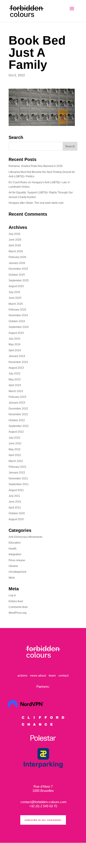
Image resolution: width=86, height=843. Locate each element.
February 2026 (17, 257)
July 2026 (14, 234)
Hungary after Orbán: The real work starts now (36, 202)
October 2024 (17, 321)
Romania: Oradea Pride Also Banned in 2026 (36, 166)
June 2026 (15, 239)
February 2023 (17, 396)
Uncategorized (17, 571)
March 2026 (16, 251)
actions (22, 675)
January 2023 (17, 402)
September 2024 (19, 327)
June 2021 (15, 501)
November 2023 (18, 362)
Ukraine (13, 566)
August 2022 (16, 431)
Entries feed (16, 601)
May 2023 (15, 379)
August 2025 (16, 286)
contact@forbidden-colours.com (43, 802)
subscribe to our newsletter (43, 819)
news (33, 675)
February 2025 (17, 309)
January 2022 (17, 472)
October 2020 (17, 513)
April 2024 (15, 350)
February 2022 (17, 466)
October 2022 (17, 420)
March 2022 (16, 461)
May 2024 (15, 344)
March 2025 (16, 303)
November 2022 (18, 414)
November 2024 (18, 315)
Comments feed (18, 607)
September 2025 (19, 280)
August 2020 (16, 519)
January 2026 (17, 263)
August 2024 (16, 333)
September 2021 (19, 484)
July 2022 (14, 437)
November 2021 (18, 478)
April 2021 (15, 507)
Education (15, 542)
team (52, 675)
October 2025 (17, 274)
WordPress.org (17, 612)
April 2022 (15, 455)
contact (63, 675)
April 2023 (15, 385)
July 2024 (14, 338)
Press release (17, 560)
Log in (12, 595)
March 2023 (16, 391)
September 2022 (19, 426)
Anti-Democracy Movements (25, 536)
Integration (15, 554)
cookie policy (48, 833)
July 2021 (14, 495)
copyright (60, 833)
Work (12, 577)
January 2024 (17, 356)
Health (13, 548)
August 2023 (16, 367)
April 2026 (15, 245)
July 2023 (14, 373)
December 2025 (18, 268)
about (42, 675)
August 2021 (16, 490)
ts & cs (24, 833)
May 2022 (15, 449)
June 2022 (15, 443)
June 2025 (15, 297)
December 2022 (18, 408)
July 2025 (14, 292)
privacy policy (35, 833)
